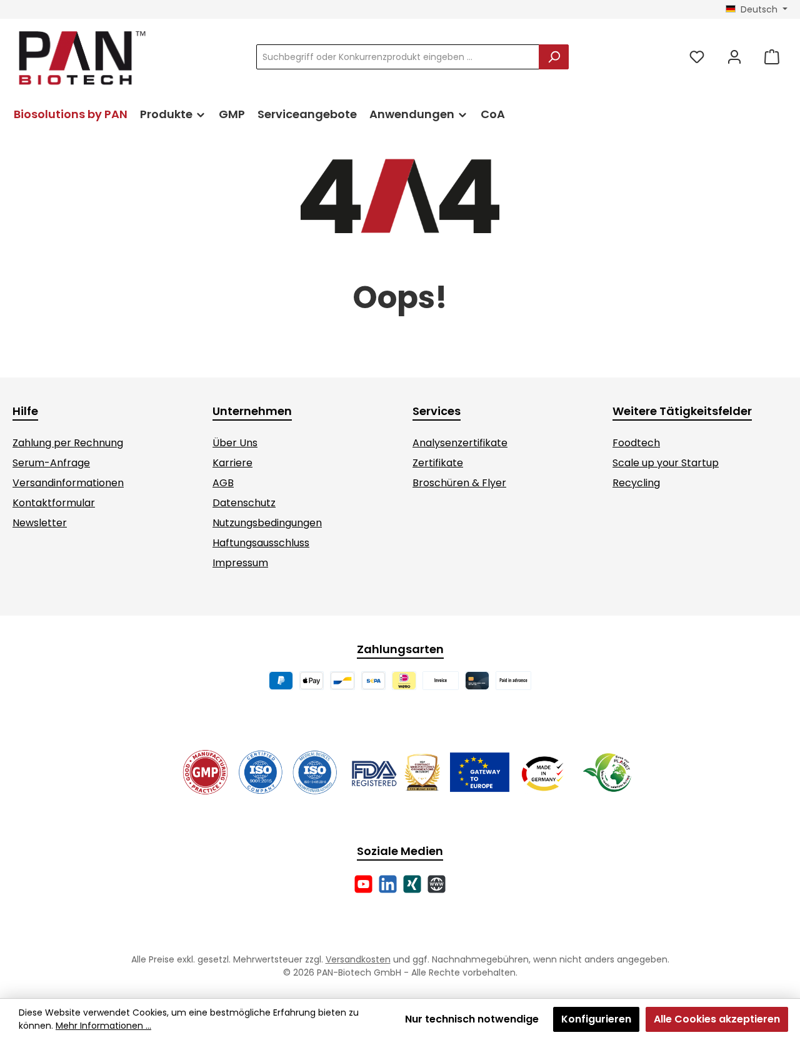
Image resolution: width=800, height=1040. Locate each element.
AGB (223, 483)
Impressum (240, 563)
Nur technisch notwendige (472, 1019)
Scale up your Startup (665, 463)
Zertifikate (437, 463)
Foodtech (636, 443)
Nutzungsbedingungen (267, 523)
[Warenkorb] (772, 57)
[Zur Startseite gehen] (81, 57)
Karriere (232, 463)
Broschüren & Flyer (459, 483)
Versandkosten (358, 959)
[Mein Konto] (734, 57)
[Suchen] (554, 56)
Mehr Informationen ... (103, 1025)
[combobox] (397, 56)
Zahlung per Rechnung (67, 443)
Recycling (636, 483)
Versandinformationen (68, 483)
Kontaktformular (53, 503)
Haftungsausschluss (260, 543)
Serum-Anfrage (51, 463)
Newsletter (39, 523)
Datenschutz (244, 503)
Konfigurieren (596, 1019)
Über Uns (235, 443)
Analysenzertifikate (460, 443)
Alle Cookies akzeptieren (717, 1019)
